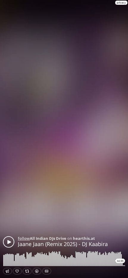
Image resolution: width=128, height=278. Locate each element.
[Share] (7, 271)
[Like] (17, 271)
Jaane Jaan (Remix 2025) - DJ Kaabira (63, 244)
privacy (121, 2)
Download (36, 271)
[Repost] (27, 271)
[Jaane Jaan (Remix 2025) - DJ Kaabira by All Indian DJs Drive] (8, 242)
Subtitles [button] (46, 271)
